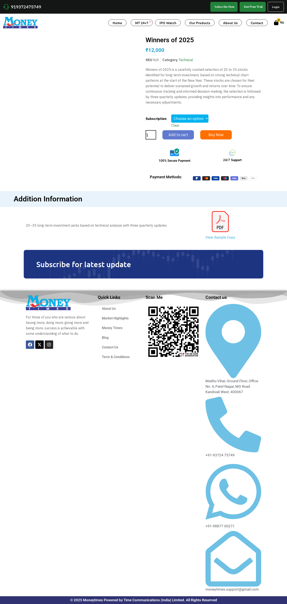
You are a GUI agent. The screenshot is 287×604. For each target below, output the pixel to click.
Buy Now (216, 134)
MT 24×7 (141, 22)
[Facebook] (30, 344)
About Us (230, 22)
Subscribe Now (224, 7)
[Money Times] (20, 22)
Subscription (156, 119)
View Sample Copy (220, 237)
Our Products (199, 22)
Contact (257, 22)
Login (275, 7)
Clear (175, 125)
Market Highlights (115, 318)
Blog (105, 338)
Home (117, 22)
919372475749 (26, 7)
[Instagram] (49, 344)
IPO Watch (167, 22)
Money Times (112, 328)
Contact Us (110, 347)
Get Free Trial (253, 6)
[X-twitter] (39, 344)
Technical (186, 60)
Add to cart (178, 134)
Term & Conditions (116, 357)
